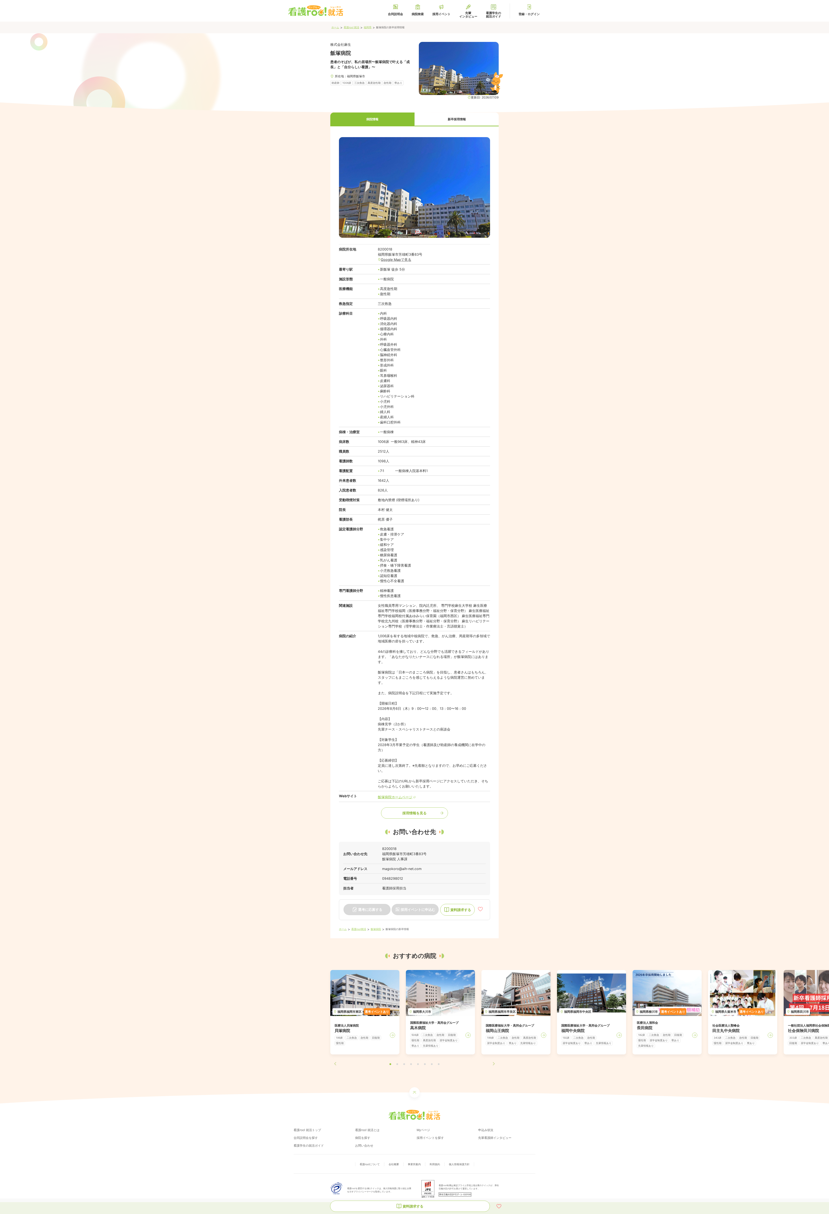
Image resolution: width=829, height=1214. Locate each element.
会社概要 (394, 1164)
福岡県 (368, 27)
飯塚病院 (376, 929)
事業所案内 (414, 1164)
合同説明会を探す (306, 1138)
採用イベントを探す (430, 1138)
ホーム (335, 27)
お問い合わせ (364, 1145)
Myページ (423, 1130)
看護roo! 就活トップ (307, 1130)
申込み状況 (485, 1130)
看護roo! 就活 (351, 27)
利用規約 (435, 1164)
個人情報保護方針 (459, 1164)
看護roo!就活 (358, 929)
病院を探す (362, 1138)
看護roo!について (370, 1164)
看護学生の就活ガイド (309, 1145)
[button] (372, 119)
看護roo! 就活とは (367, 1130)
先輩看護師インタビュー (494, 1138)
